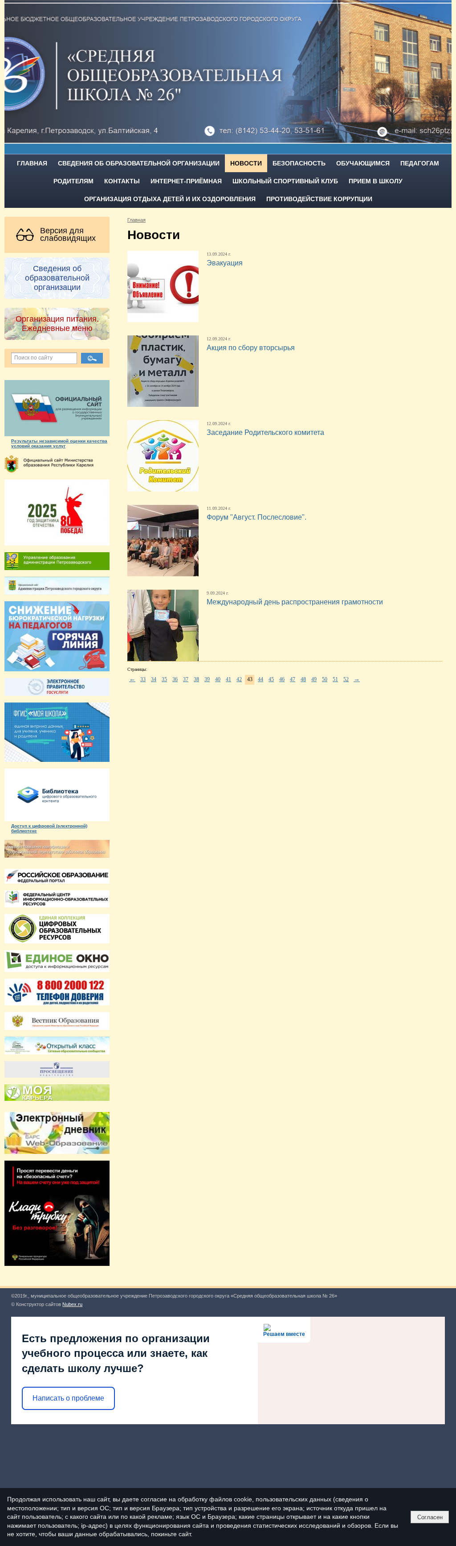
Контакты (122, 181)
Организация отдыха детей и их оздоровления (170, 199)
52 (346, 679)
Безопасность (299, 163)
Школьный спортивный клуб (285, 181)
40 (217, 679)
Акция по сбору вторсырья (251, 347)
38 (196, 679)
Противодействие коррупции (319, 199)
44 (260, 679)
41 (228, 679)
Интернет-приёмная (186, 181)
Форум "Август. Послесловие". (256, 517)
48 (303, 679)
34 (153, 679)
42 (239, 679)
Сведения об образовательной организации (139, 163)
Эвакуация (225, 263)
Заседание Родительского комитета (265, 432)
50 (324, 679)
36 (175, 679)
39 (207, 679)
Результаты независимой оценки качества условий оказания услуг (59, 443)
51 (335, 679)
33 (143, 679)
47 (292, 679)
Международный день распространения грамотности (295, 602)
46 (282, 679)
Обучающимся (363, 163)
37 (185, 679)
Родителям (73, 181)
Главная (32, 163)
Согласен (430, 1517)
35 (164, 679)
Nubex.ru (72, 1304)
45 (271, 679)
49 (314, 679)
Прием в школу (376, 181)
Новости (246, 163)
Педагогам (419, 163)
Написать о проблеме (68, 1398)
